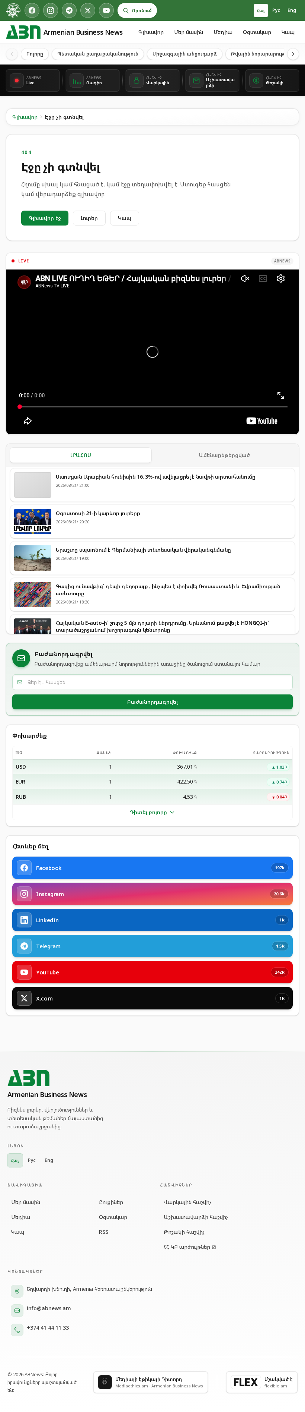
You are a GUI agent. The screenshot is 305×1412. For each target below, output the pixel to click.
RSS (103, 1231)
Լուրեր (89, 217)
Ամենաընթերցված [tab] (224, 454)
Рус (276, 10)
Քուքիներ (111, 1201)
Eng (292, 10)
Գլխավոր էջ (45, 217)
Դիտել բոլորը (148, 812)
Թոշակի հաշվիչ (184, 1231)
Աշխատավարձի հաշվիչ (196, 1216)
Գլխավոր (151, 31)
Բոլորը (34, 53)
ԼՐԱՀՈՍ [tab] (80, 454)
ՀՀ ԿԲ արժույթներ (187, 1246)
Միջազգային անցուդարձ (184, 53)
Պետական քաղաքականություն (97, 53)
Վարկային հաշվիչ (187, 1201)
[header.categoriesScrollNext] (293, 54)
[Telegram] (69, 10)
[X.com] (87, 10)
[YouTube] (106, 10)
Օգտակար (257, 31)
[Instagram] (50, 10)
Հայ (261, 10)
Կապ (288, 31)
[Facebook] (32, 10)
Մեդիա (223, 31)
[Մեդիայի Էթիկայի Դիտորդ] (13, 10)
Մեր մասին (188, 31)
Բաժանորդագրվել (152, 701)
